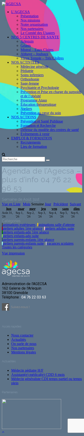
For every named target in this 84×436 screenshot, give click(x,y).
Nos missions (30, 20)
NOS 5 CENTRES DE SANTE (35, 37)
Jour (48, 204)
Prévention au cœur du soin (41, 113)
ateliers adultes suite (59, 228)
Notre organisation (34, 24)
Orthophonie (30, 79)
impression (13, 253)
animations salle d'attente (56, 225)
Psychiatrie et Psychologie (40, 88)
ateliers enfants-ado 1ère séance (26, 232)
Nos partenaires (32, 29)
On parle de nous (23, 344)
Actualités (18, 340)
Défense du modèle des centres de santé (50, 130)
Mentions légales (23, 352)
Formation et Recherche (38, 125)
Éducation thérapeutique (38, 104)
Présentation (29, 16)
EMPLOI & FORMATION (31, 138)
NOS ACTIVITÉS (25, 62)
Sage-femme (30, 83)
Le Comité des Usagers (38, 33)
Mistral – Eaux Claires (37, 50)
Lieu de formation (34, 147)
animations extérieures (19, 225)
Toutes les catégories (17, 247)
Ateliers (26, 109)
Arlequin (27, 41)
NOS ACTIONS (23, 117)
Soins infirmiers (32, 75)
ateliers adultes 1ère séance (22, 228)
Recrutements (31, 142)
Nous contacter (22, 335)
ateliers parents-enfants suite (23, 243)
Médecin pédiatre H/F (27, 370)
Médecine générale (34, 67)
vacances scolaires (60, 243)
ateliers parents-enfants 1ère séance (28, 240)
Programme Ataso (34, 100)
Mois (26, 204)
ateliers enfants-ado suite (21, 236)
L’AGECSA (20, 12)
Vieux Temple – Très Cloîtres (42, 58)
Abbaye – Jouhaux (34, 54)
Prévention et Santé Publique (42, 121)
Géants (26, 45)
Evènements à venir (35, 134)
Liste (11, 204)
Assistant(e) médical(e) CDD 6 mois (38, 375)
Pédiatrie (27, 71)
